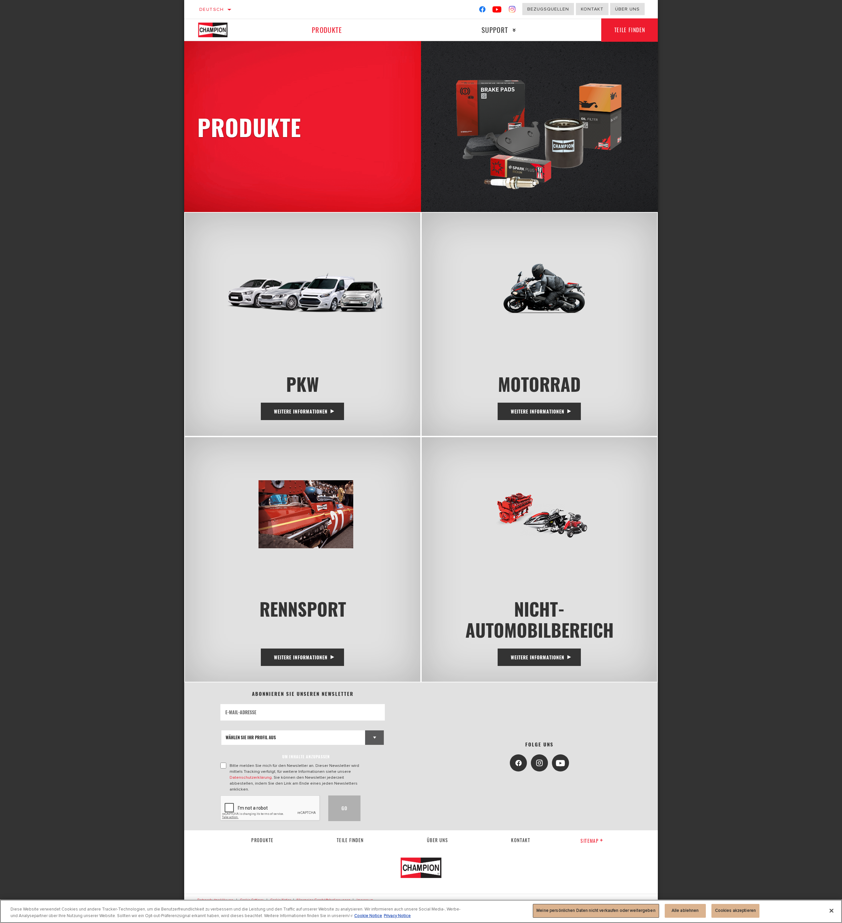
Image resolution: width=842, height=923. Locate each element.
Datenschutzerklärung (251, 777)
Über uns (627, 9)
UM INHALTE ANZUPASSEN (306, 756)
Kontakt (592, 9)
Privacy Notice (397, 915)
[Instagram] (512, 10)
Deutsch (211, 9)
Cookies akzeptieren (735, 910)
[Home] (219, 30)
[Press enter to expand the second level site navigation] (514, 30)
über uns (437, 840)
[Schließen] (831, 910)
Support (495, 30)
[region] (421, 911)
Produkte (327, 30)
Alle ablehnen (685, 910)
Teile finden (629, 30)
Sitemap (590, 840)
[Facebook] (482, 10)
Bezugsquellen (548, 9)
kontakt (520, 840)
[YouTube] (497, 10)
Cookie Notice (368, 915)
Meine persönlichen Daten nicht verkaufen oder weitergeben (595, 910)
